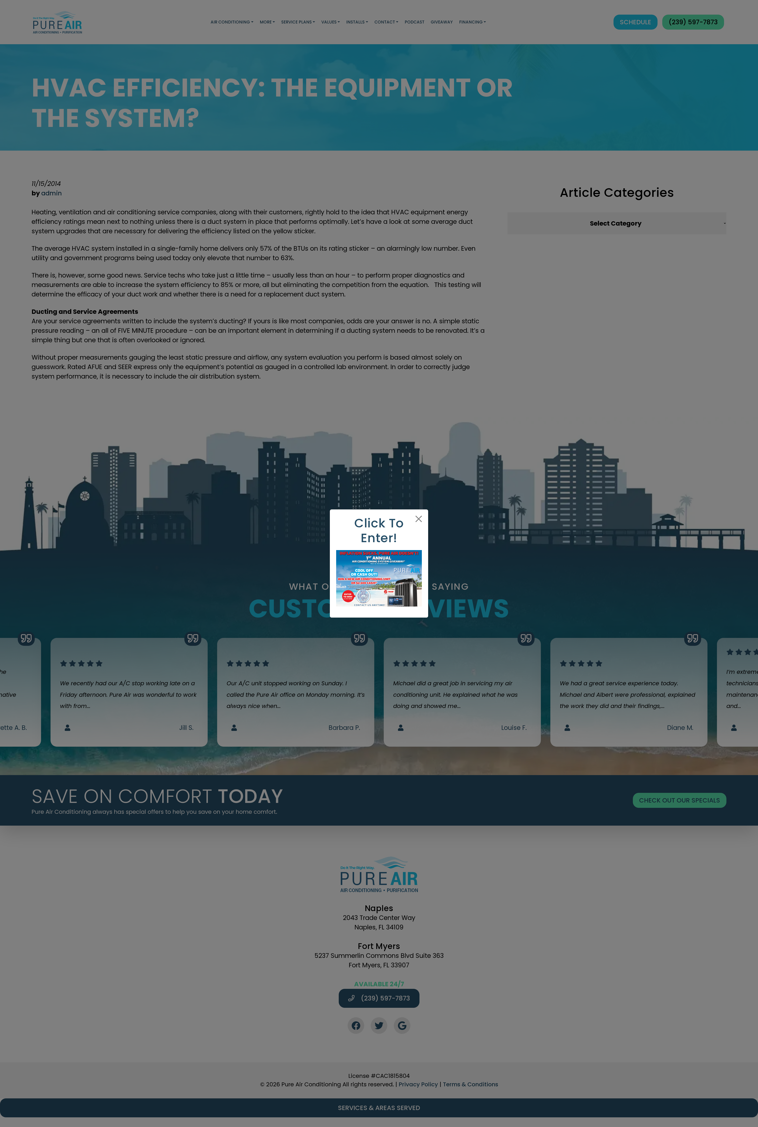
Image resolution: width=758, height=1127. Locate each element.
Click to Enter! (379, 530)
